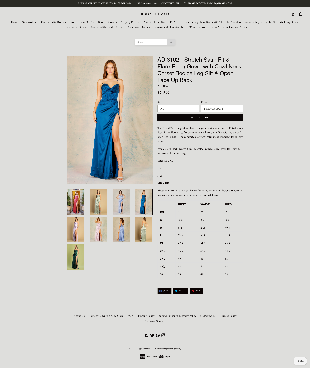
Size (159, 102)
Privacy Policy (228, 316)
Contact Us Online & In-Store (105, 316)
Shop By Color (108, 22)
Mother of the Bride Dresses (107, 27)
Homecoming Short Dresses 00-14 (202, 22)
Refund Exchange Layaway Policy (177, 316)
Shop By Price (131, 22)
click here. (212, 195)
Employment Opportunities (169, 27)
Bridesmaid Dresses (138, 27)
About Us (79, 316)
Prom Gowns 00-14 (83, 22)
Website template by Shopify (167, 348)
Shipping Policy (145, 316)
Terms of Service (155, 321)
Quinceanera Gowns (75, 27)
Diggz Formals (155, 14)
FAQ (130, 316)
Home (14, 22)
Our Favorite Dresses (53, 22)
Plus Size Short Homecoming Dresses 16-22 (251, 22)
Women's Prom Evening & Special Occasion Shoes (218, 27)
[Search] (171, 42)
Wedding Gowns (289, 22)
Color (204, 102)
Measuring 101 (208, 316)
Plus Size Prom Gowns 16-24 (161, 22)
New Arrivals (29, 22)
